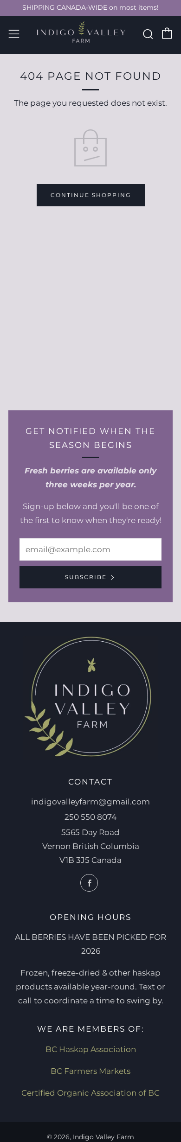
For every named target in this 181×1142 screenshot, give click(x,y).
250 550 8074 (90, 817)
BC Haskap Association (90, 1049)
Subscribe (86, 577)
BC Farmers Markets (90, 1071)
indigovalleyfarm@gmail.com (90, 801)
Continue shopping (91, 194)
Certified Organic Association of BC (90, 1092)
